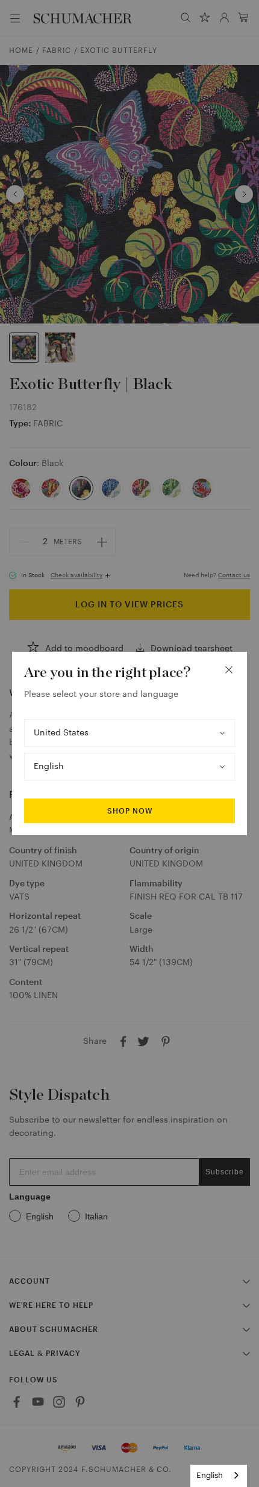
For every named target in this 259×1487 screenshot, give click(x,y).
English (209, 1475)
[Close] (229, 670)
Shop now (129, 811)
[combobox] (218, 1476)
